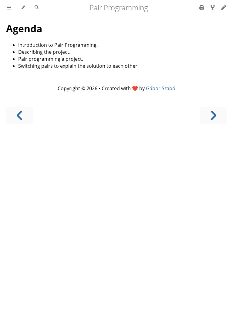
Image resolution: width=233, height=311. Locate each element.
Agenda (24, 28)
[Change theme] (23, 7)
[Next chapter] (213, 115)
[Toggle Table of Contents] (9, 7)
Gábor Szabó (160, 88)
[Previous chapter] (19, 115)
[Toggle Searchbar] (36, 7)
